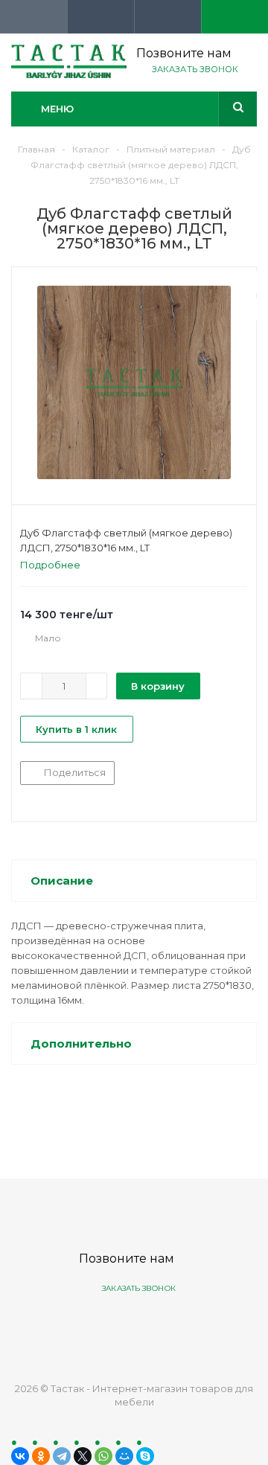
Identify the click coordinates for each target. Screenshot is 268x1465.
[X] (83, 1456)
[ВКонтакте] (20, 1456)
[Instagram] (188, 1326)
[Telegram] (62, 1456)
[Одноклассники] (41, 1456)
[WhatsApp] (103, 1456)
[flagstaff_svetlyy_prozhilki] (134, 382)
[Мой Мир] (124, 1456)
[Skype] (145, 1456)
